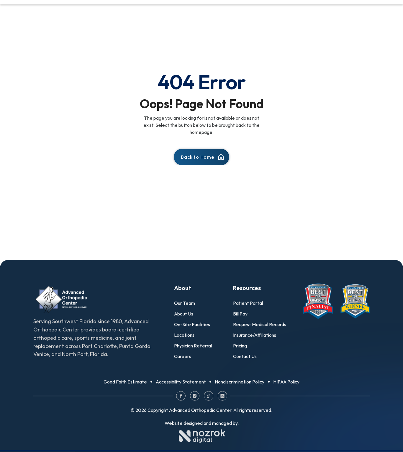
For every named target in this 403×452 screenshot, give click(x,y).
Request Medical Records (259, 324)
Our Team (184, 303)
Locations (184, 335)
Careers (182, 356)
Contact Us (245, 356)
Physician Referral (193, 346)
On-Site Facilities (192, 324)
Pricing (240, 346)
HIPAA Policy (286, 382)
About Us (183, 314)
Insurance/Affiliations (254, 335)
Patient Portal (248, 303)
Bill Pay (240, 314)
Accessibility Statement (181, 382)
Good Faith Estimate (125, 382)
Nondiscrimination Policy (239, 382)
